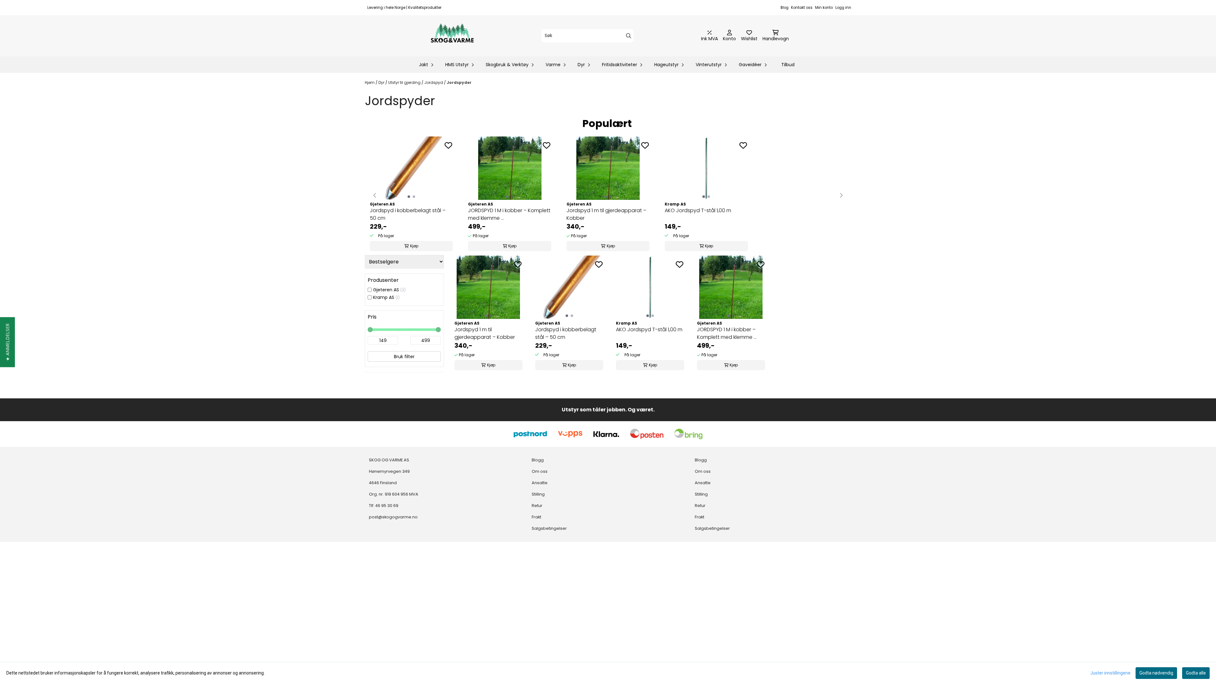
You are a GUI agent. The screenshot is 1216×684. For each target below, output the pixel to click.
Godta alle (1196, 672)
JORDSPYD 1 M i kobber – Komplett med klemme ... (509, 214)
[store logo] (452, 36)
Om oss (540, 471)
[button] (7, 342)
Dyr (381, 82)
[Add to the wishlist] (448, 145)
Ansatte (540, 482)
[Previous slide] (375, 195)
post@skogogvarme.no (393, 517)
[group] (411, 195)
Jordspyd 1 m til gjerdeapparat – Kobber (606, 214)
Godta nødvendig (1156, 672)
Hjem (370, 82)
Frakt (536, 517)
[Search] (628, 36)
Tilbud (788, 64)
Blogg (538, 460)
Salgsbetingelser (549, 528)
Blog (784, 7)
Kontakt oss (802, 7)
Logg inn (843, 7)
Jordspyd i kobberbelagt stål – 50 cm (408, 214)
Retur (537, 505)
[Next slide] (841, 195)
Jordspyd (434, 82)
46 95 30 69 (386, 505)
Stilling (538, 494)
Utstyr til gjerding (404, 82)
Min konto (824, 7)
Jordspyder (459, 82)
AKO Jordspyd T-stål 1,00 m (698, 210)
